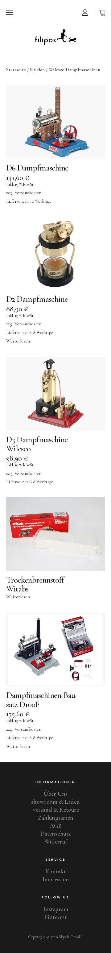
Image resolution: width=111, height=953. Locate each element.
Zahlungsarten (55, 817)
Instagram (55, 909)
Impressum (55, 879)
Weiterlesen (18, 341)
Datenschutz (55, 833)
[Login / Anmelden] (85, 12)
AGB (56, 825)
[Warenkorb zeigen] (102, 12)
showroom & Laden (55, 802)
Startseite (16, 70)
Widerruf (55, 841)
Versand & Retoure (55, 809)
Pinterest (55, 917)
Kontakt (55, 871)
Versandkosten (27, 192)
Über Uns (56, 794)
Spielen (37, 70)
